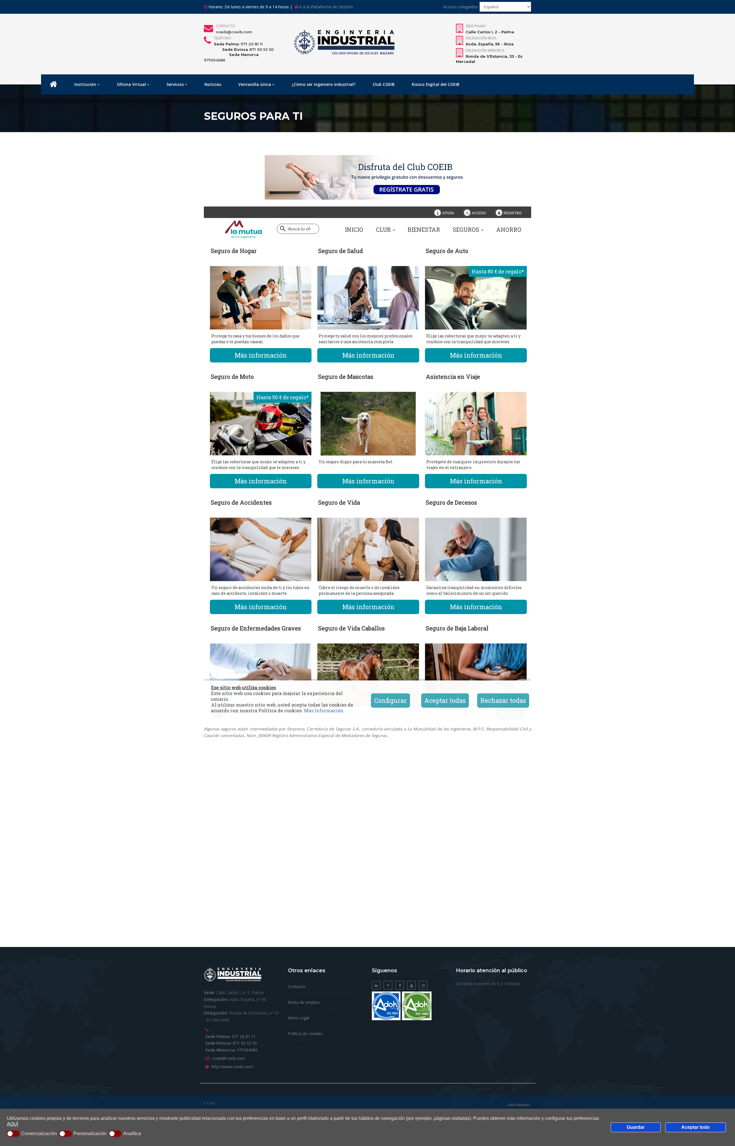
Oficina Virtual (131, 84)
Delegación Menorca (485, 50)
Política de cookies (305, 1033)
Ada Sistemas (519, 1104)
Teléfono (222, 38)
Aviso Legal (298, 1017)
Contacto (225, 26)
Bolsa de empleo (304, 1002)
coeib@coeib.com (234, 32)
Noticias (212, 84)
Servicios (175, 84)
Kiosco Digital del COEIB (435, 84)
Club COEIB (383, 84)
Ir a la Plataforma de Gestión (326, 6)
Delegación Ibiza (481, 38)
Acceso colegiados (460, 6)
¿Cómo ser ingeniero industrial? (323, 84)
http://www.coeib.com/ (232, 1066)
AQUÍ (12, 1124)
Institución (85, 84)
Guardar (636, 1127)
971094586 (214, 60)
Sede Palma (476, 26)
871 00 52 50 (261, 49)
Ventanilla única (254, 84)
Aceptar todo (695, 1127)
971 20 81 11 (252, 44)
